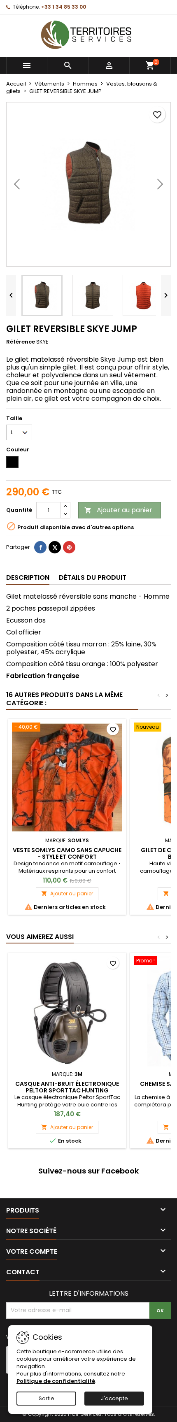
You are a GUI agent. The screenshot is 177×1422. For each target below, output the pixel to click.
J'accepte (114, 1398)
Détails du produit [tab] (92, 577)
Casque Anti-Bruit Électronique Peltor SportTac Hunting (67, 1087)
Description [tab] (27, 577)
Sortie (46, 1398)
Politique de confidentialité (55, 1381)
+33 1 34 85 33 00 (63, 6)
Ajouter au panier (118, 510)
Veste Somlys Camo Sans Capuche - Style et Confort (67, 853)
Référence (20, 342)
